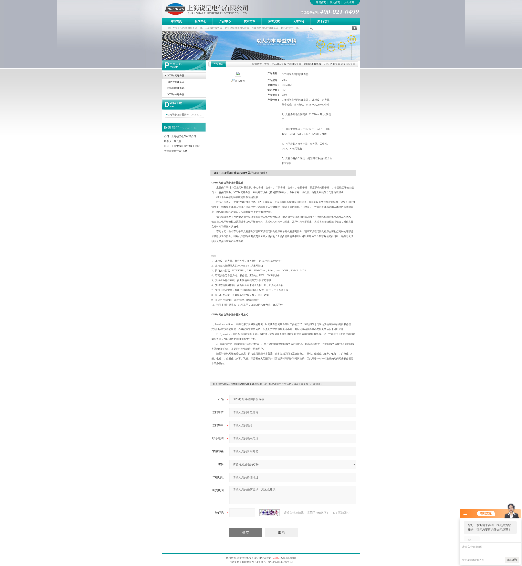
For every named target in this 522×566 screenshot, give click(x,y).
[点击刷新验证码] (269, 512)
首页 (266, 64)
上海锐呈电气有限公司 (218, 9)
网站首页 (176, 21)
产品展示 (277, 64)
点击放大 (240, 80)
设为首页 (335, 2)
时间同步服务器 (176, 88)
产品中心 (225, 21)
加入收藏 (349, 2)
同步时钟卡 (287, 27)
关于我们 (323, 21)
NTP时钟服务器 (175, 94)
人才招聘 (298, 21)
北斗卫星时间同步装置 (237, 27)
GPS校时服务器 (188, 27)
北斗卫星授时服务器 (211, 27)
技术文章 (249, 21)
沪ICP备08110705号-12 (280, 562)
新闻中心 (200, 21)
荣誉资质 (274, 21)
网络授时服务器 (176, 81)
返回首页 (321, 2)
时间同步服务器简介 (178, 114)
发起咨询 (512, 559)
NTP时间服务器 (175, 75)
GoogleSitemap (288, 557)
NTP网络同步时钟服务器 (265, 27)
